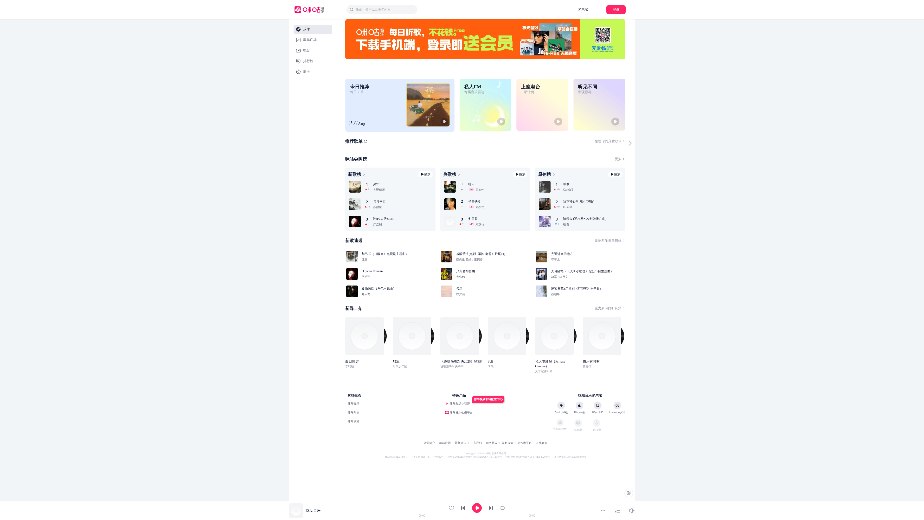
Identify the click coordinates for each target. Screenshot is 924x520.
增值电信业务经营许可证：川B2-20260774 (528, 458)
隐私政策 (507, 444)
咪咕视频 (353, 404)
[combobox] (381, 9)
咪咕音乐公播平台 (461, 413)
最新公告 (460, 444)
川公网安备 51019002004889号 (570, 458)
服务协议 (492, 444)
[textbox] (385, 9)
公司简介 (429, 444)
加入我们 (476, 444)
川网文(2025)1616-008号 (460, 458)
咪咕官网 (445, 444)
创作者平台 (524, 444)
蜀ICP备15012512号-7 (396, 458)
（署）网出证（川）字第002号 (427, 458)
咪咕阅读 (353, 413)
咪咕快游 (353, 422)
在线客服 (541, 444)
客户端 (583, 9)
